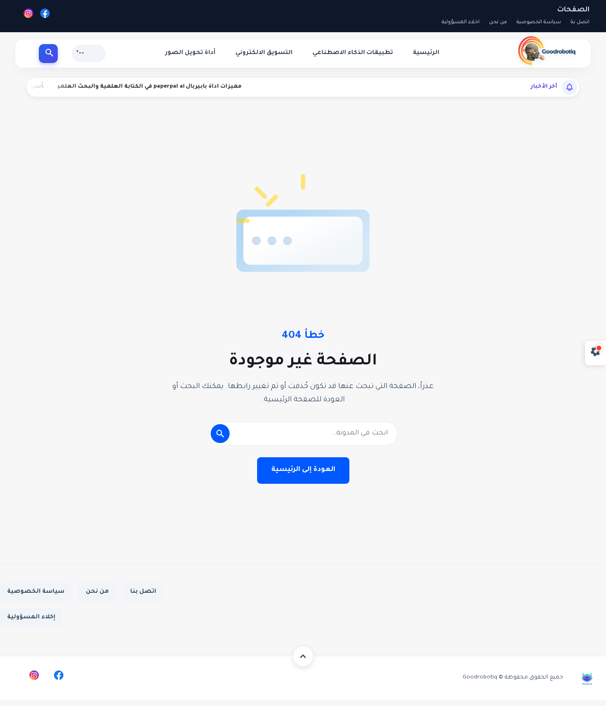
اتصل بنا (579, 22)
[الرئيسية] (545, 50)
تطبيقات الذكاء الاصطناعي (352, 53)
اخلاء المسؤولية (461, 22)
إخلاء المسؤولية (31, 617)
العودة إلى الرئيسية (303, 470)
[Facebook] (45, 16)
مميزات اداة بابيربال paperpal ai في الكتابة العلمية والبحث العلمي (174, 87)
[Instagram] (28, 16)
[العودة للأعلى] (303, 656)
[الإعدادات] (595, 353)
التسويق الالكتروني (264, 53)
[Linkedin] (9, 675)
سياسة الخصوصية (539, 22)
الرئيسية (426, 53)
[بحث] (48, 53)
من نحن (498, 22)
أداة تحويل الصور (190, 53)
